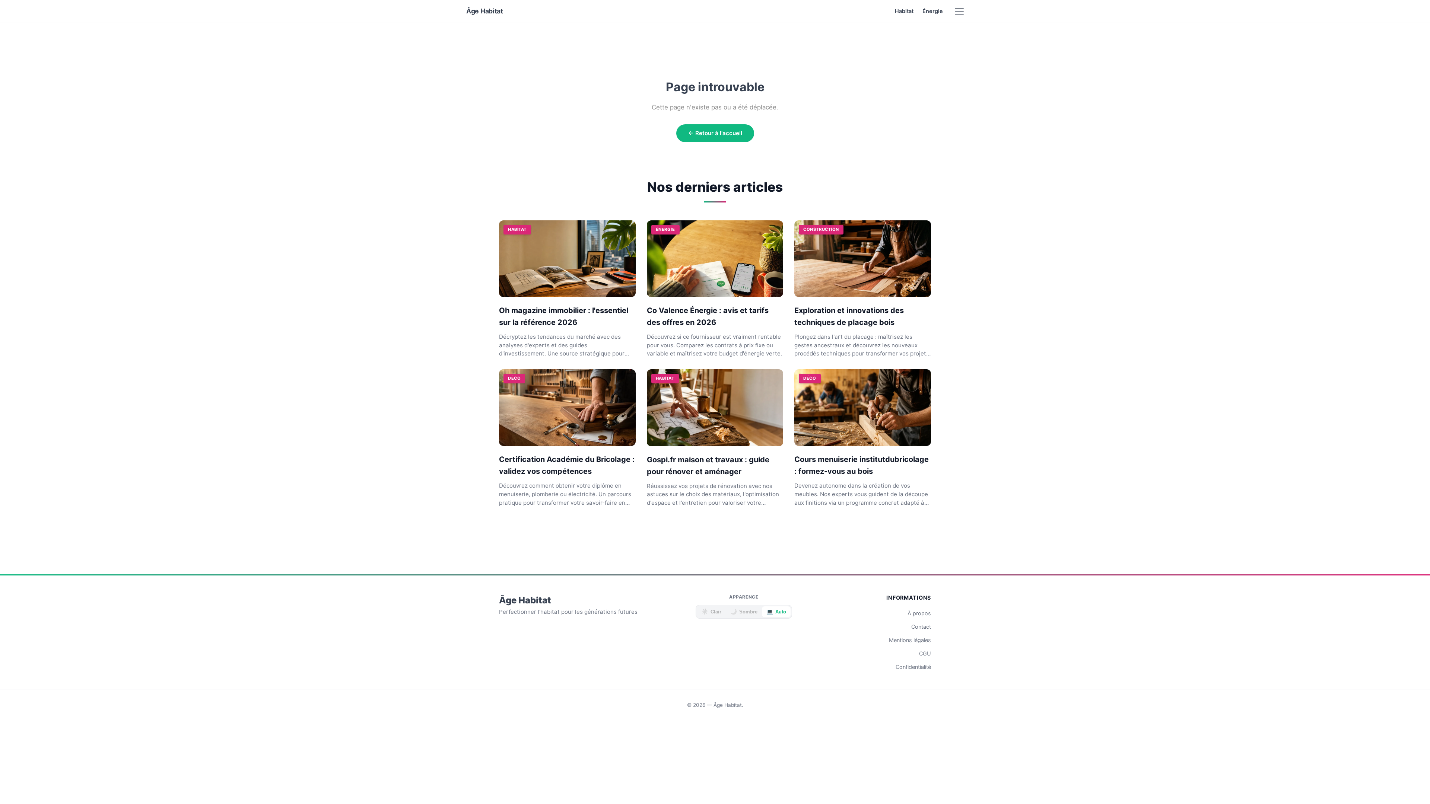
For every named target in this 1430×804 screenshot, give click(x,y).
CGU (925, 653)
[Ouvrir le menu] (959, 11)
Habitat (904, 11)
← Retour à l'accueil (715, 133)
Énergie (932, 11)
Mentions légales (910, 640)
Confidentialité (913, 667)
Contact (921, 626)
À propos (919, 613)
